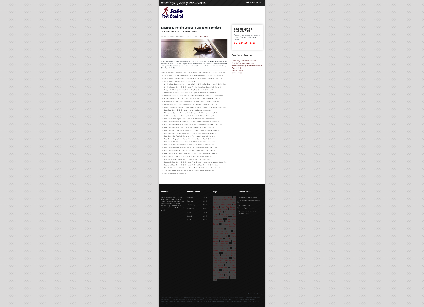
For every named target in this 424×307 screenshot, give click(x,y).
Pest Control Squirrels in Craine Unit (203, 150)
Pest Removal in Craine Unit (202, 156)
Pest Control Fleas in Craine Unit (175, 127)
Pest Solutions (219, 263)
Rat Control (230, 265)
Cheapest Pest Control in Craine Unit (203, 93)
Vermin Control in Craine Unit (204, 171)
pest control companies (224, 242)
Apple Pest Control (228, 207)
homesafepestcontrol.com (247, 208)
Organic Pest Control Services (243, 63)
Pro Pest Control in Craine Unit (175, 159)
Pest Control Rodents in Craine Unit (176, 147)
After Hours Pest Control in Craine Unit (207, 87)
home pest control (222, 231)
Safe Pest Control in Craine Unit (175, 168)
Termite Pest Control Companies (224, 276)
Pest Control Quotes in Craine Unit (203, 142)
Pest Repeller (230, 260)
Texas (219, 168)
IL (234, 231)
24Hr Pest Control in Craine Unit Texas (179, 31)
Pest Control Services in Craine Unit (204, 147)
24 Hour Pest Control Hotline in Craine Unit (179, 78)
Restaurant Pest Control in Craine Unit (177, 165)
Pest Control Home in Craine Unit (203, 136)
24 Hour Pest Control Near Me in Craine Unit (179, 81)
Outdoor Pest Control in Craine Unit (176, 116)
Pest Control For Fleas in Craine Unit (176, 133)
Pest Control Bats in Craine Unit (203, 116)
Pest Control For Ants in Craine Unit (202, 127)
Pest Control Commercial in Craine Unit (205, 121)
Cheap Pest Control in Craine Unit (176, 93)
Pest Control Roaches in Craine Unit (201, 145)
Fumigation (231, 229)
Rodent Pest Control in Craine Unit (206, 165)
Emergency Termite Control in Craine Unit (178, 101)
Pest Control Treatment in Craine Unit (177, 156)
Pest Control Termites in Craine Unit (206, 153)
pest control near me (224, 249)
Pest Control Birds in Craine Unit (204, 119)
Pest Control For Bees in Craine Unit (207, 130)
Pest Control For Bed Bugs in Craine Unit (178, 130)
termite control (229, 270)
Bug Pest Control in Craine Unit (202, 90)
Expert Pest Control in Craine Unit (208, 101)
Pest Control (236, 68)
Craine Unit (219, 95)
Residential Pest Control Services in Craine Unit (210, 162)
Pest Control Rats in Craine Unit (175, 145)
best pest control (228, 214)
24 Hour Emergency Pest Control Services (247, 65)
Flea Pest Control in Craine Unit (206, 104)
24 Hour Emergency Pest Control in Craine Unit (209, 72)
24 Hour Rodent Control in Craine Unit (177, 87)
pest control (225, 241)
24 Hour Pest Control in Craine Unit (209, 78)
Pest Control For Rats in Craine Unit (176, 136)
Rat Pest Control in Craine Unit (199, 159)
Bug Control (220, 217)
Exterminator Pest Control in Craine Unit (178, 104)
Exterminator (218, 229)
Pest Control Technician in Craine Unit (177, 153)
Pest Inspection (221, 258)
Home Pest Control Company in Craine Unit (179, 107)
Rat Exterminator (220, 268)
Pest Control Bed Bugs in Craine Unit (177, 119)
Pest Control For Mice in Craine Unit (205, 133)
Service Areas (204, 36)
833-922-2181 (257, 2)
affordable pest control (222, 204)
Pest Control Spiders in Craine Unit (176, 150)
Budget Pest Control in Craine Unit (176, 90)
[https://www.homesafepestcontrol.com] (172, 18)
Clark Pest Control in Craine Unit (175, 95)
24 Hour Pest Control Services (224, 198)
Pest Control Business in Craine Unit (176, 121)
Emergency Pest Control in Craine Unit (208, 98)
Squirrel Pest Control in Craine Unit (201, 168)
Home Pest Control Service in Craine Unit (211, 107)
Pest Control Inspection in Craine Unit (177, 139)
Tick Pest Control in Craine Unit (175, 171)
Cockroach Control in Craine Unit (201, 95)
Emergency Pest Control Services (244, 61)
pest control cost (221, 248)
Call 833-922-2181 (244, 43)
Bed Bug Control (220, 209)
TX (190, 171)
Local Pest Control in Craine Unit (175, 110)
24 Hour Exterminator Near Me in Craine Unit (207, 75)
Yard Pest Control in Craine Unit (175, 173)
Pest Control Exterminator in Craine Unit (208, 124)
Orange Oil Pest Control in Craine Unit (204, 113)
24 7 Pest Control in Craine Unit (179, 72)
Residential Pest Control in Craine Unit (177, 162)
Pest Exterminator (228, 255)
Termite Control (237, 70)
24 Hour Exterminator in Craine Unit (176, 75)
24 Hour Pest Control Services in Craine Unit (179, 84)
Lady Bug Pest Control (224, 234)
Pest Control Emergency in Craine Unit (177, 124)
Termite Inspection (221, 272)
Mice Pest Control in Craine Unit (201, 110)
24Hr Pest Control (224, 202)
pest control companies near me (224, 244)
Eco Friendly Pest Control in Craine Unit (178, 98)
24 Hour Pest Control (222, 197)
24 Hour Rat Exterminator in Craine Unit (212, 84)
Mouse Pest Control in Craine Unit (176, 113)
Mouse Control (220, 236)
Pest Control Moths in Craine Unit (176, 142)
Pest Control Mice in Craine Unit (204, 139)
